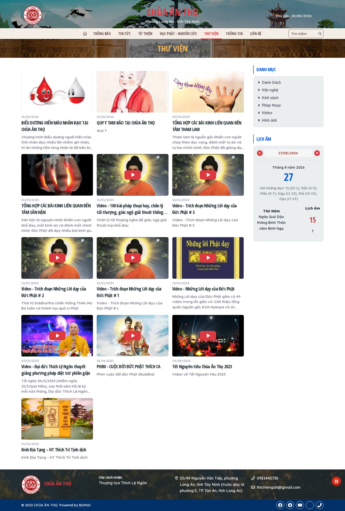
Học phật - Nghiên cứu (178, 33)
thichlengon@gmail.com (278, 487)
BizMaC (85, 505)
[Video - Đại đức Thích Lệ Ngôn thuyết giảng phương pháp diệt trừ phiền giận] (57, 354)
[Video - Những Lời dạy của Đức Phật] (208, 273)
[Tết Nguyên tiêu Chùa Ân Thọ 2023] (208, 346)
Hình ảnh (269, 120)
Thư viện (172, 48)
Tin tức (124, 33)
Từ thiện (145, 33)
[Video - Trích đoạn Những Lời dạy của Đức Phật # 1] (132, 274)
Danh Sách (271, 82)
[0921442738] (310, 505)
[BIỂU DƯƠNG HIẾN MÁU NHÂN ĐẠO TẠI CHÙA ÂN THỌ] (57, 110)
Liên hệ (255, 33)
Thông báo (102, 33)
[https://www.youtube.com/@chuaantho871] (300, 505)
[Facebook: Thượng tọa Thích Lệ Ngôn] (290, 505)
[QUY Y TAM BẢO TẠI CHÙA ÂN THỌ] (132, 102)
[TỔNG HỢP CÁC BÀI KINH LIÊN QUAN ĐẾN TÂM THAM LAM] (208, 110)
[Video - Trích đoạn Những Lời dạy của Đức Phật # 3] (208, 191)
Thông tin (234, 33)
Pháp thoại (271, 105)
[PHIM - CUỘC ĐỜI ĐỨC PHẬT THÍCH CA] (132, 346)
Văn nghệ (270, 90)
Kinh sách (270, 97)
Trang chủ (84, 33)
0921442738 (267, 478)
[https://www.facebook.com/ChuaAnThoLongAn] (280, 505)
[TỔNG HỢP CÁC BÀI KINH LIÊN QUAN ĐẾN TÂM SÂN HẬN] (57, 193)
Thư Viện (211, 33)
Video (267, 112)
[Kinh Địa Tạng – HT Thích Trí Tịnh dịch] (57, 429)
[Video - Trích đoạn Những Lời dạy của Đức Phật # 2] (57, 274)
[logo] (51, 15)
